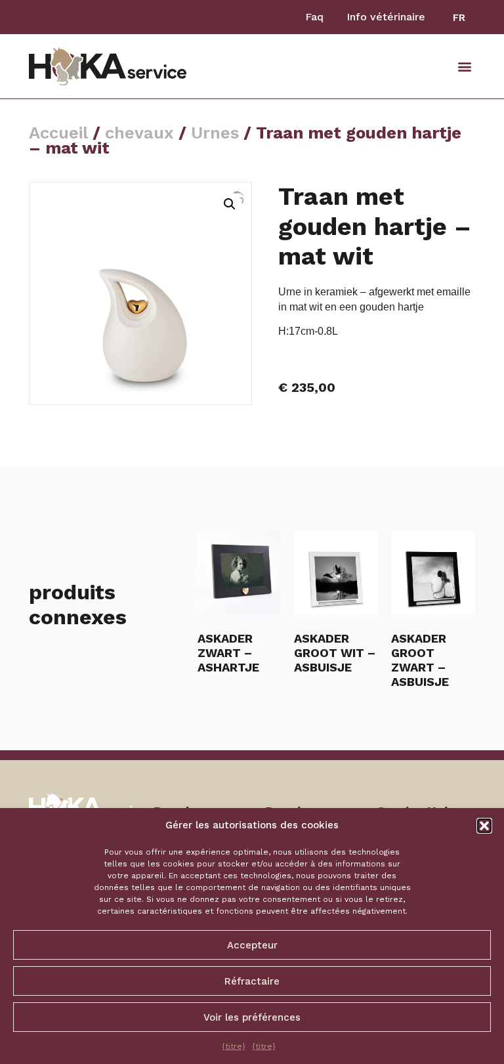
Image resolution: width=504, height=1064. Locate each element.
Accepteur (252, 945)
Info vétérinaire (385, 17)
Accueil (58, 132)
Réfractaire (252, 981)
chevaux (139, 132)
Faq (314, 17)
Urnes (215, 132)
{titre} (233, 1046)
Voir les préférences (252, 1017)
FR (459, 18)
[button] (484, 825)
